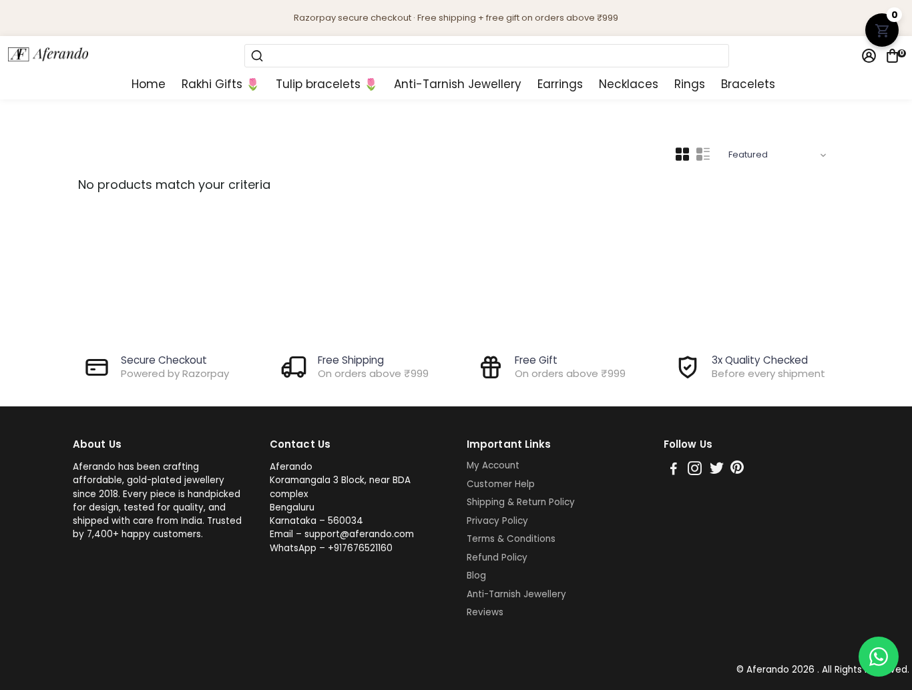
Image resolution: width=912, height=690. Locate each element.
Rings (689, 84)
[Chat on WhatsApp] (879, 657)
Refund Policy (497, 558)
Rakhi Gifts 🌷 (221, 84)
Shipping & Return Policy (521, 502)
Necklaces (628, 84)
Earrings (560, 84)
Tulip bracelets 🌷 (327, 84)
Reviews (485, 612)
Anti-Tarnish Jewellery (457, 84)
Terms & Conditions (511, 539)
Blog (476, 576)
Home (149, 84)
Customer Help (501, 484)
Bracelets (748, 84)
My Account (493, 465)
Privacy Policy (497, 521)
